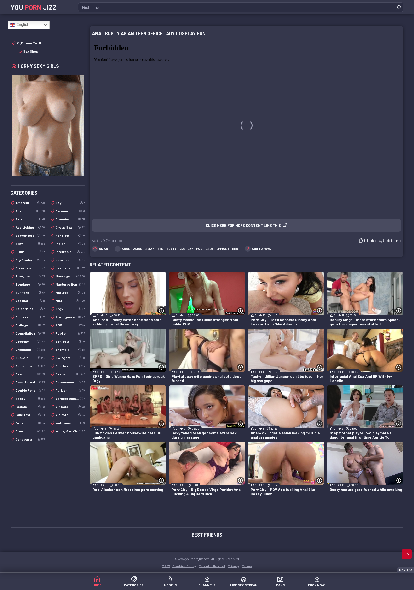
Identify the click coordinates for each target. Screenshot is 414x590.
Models (170, 585)
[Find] (398, 7)
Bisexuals (30, 268)
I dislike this (393, 240)
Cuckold (30, 358)
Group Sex (70, 227)
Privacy (233, 566)
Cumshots (30, 366)
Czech (30, 374)
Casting (30, 301)
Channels (207, 585)
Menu (403, 570)
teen (234, 248)
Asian (103, 248)
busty (172, 248)
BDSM (30, 252)
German (70, 211)
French (30, 431)
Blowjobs (30, 276)
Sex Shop (30, 51)
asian (137, 248)
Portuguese (70, 317)
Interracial (70, 252)
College (30, 325)
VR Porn (70, 415)
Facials (30, 407)
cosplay (186, 248)
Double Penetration (30, 390)
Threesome (70, 382)
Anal (30, 211)
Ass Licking (30, 227)
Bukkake (30, 292)
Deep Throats (30, 382)
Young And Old (70, 431)
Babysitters (30, 235)
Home (97, 585)
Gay (70, 203)
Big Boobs (30, 260)
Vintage (70, 407)
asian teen (154, 248)
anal (126, 248)
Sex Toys (70, 341)
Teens (70, 374)
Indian (70, 244)
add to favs (261, 248)
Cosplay (30, 341)
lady (209, 248)
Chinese (30, 317)
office (221, 248)
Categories (134, 585)
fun (199, 248)
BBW (30, 244)
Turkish (70, 390)
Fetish (30, 423)
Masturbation (70, 284)
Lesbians (70, 268)
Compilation (30, 333)
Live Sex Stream (244, 585)
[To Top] (407, 554)
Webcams (70, 423)
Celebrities (30, 309)
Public (70, 333)
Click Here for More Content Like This (243, 225)
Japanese (70, 260)
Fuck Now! (317, 585)
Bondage (30, 284)
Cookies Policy (184, 566)
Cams (280, 585)
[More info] (161, 310)
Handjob (70, 235)
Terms (247, 566)
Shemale (70, 350)
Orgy (70, 309)
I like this (370, 240)
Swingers (70, 358)
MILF (70, 301)
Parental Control (212, 566)
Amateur (30, 203)
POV (70, 325)
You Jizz (34, 7)
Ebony (30, 398)
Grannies (70, 219)
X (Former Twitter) (31, 43)
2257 (166, 566)
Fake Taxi (30, 415)
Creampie (30, 350)
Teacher (70, 366)
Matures (70, 292)
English (22, 25)
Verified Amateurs (70, 398)
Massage (70, 276)
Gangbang (30, 439)
